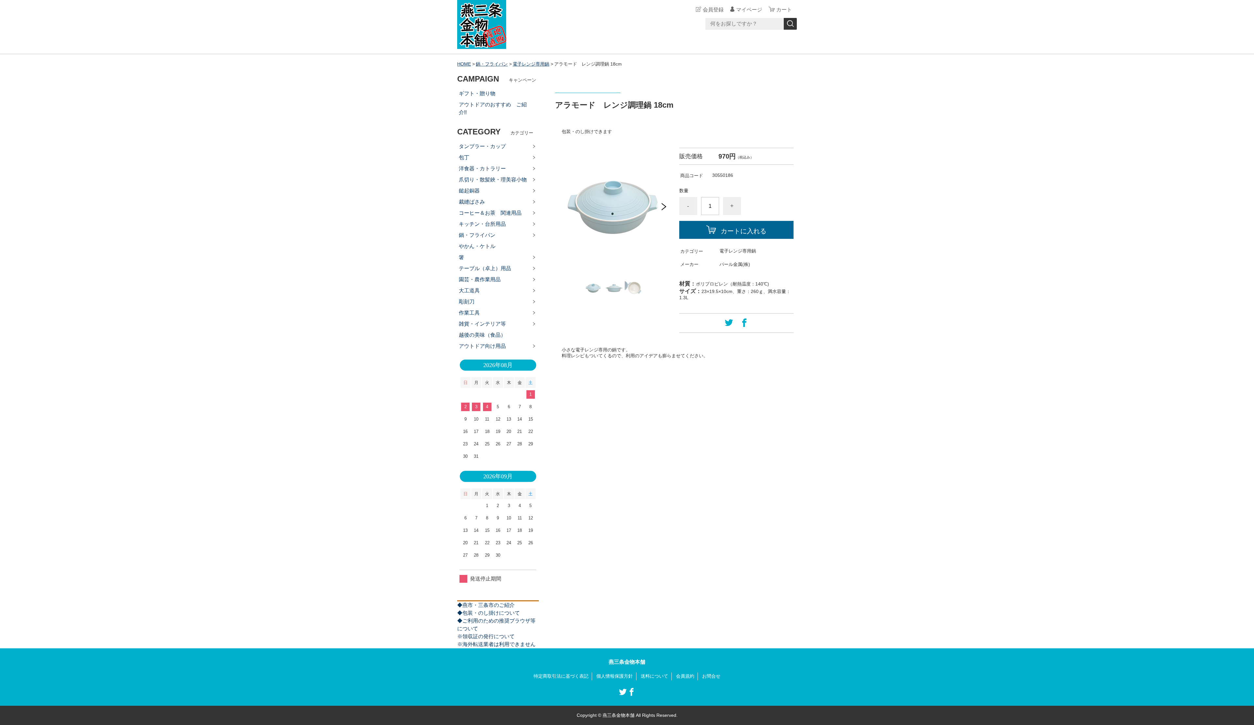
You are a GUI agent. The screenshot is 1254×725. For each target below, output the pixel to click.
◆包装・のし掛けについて (488, 613)
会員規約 (685, 676)
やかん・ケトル (477, 246)
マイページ (749, 9)
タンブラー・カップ (482, 146)
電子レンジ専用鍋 (531, 64)
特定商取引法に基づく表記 (561, 676)
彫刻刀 (466, 301)
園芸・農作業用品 (480, 279)
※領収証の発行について (486, 636)
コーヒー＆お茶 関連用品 (490, 213)
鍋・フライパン (492, 64)
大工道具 (469, 290)
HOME (464, 64)
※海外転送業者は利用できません (496, 644)
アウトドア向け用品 (482, 346)
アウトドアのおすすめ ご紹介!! (493, 108)
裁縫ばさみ (472, 202)
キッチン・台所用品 (482, 224)
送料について (654, 676)
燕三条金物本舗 (627, 662)
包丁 (464, 157)
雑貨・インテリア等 (482, 324)
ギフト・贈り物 (477, 93)
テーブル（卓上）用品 (485, 268)
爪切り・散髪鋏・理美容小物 (493, 179)
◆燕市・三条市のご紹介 (486, 605)
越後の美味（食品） (482, 335)
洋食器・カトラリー (482, 168)
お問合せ (711, 676)
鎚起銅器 (469, 190)
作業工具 (469, 313)
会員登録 (713, 9)
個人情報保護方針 (614, 676)
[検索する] (790, 24)
